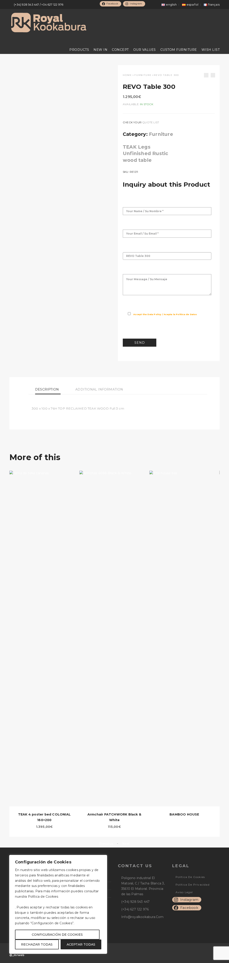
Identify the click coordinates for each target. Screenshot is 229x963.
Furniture (143, 75)
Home (127, 75)
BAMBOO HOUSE (184, 814)
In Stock (146, 104)
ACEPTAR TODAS (81, 944)
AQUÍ (63, 897)
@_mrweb (16, 955)
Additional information (99, 389)
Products (79, 50)
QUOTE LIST (150, 122)
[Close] (102, 858)
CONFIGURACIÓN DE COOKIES (57, 935)
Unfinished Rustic (145, 153)
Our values (144, 50)
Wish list (210, 50)
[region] (58, 904)
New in (100, 50)
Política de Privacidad (193, 884)
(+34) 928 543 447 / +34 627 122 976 (38, 4)
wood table (137, 160)
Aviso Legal (184, 892)
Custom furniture (178, 50)
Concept (120, 50)
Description (47, 389)
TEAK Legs (137, 147)
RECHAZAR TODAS (37, 944)
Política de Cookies (190, 877)
